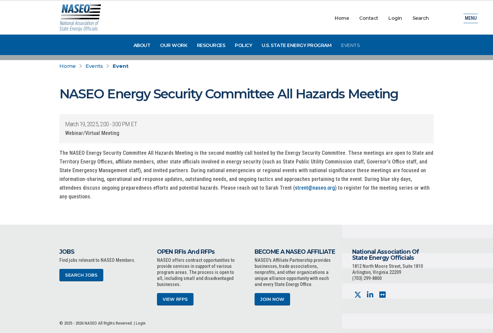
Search (421, 18)
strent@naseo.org (315, 188)
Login (395, 18)
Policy (243, 45)
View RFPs (175, 299)
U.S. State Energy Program (297, 45)
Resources (211, 45)
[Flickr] (382, 294)
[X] (357, 294)
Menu (471, 18)
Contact (368, 18)
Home (342, 18)
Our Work (173, 45)
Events (350, 45)
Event (120, 66)
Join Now (272, 299)
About (142, 45)
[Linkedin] (370, 294)
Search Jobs (81, 275)
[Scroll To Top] (481, 325)
